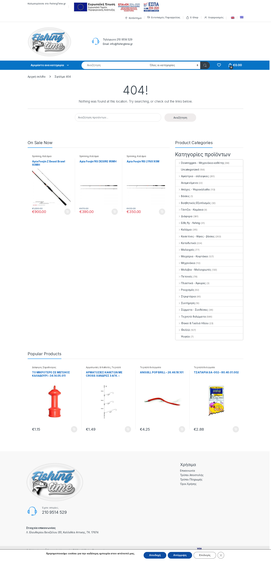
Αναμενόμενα (189, 182)
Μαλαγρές (187, 249)
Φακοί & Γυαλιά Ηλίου (195, 323)
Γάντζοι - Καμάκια (192, 209)
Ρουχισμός (187, 289)
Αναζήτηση (180, 117)
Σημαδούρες (49, 367)
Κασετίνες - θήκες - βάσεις (198, 236)
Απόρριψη (180, 555)
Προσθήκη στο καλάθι (64, 212)
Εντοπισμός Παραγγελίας (165, 17)
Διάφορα (186, 216)
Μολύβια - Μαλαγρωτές (196, 269)
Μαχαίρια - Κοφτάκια (194, 256)
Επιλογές (205, 555)
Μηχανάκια (188, 263)
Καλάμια (46, 156)
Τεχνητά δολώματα (193, 316)
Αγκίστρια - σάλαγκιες (195, 176)
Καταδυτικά (188, 243)
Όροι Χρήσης (188, 483)
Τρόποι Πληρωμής (191, 479)
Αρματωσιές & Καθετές (98, 367)
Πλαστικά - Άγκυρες (193, 283)
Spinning (36, 156)
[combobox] (114, 65)
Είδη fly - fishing (190, 222)
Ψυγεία (185, 336)
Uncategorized (190, 169)
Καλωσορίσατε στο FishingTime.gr (47, 3)
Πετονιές (186, 276)
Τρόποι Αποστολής (192, 475)
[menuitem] (231, 18)
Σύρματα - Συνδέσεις (194, 309)
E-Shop (194, 17)
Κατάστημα (135, 17)
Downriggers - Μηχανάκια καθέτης (202, 162)
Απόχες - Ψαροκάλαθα (195, 189)
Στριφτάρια (188, 296)
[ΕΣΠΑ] (116, 7)
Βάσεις (185, 196)
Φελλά (185, 329)
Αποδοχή (155, 555)
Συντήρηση (188, 303)
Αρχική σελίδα (37, 76)
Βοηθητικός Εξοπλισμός (196, 202)
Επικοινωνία (187, 470)
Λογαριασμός (215, 17)
